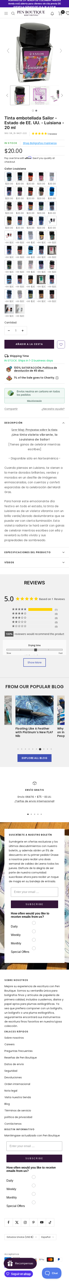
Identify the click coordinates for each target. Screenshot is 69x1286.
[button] (52, 13)
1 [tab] (18, 749)
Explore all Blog (34, 758)
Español (45, 1237)
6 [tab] (36, 749)
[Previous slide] (8, 50)
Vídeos (9, 562)
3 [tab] (25, 749)
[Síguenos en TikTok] (50, 1222)
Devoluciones (13, 1077)
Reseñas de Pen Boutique (20, 1057)
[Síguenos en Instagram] (25, 1222)
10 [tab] (51, 749)
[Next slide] (61, 50)
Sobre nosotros (14, 1038)
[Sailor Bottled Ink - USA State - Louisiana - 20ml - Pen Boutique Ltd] (20, 95)
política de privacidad (18, 1117)
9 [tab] (47, 749)
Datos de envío (14, 1064)
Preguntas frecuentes (18, 1051)
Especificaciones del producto (27, 552)
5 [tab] (33, 749)
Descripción (13, 422)
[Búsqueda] (13, 13)
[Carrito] (60, 13)
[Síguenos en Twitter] (17, 1222)
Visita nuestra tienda (17, 1097)
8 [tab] (44, 749)
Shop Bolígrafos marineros (40, 143)
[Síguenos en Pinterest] (33, 1222)
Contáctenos (13, 1124)
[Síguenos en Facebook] (8, 1222)
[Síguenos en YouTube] (42, 1222)
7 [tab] (40, 749)
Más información (34, 401)
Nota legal (10, 1090)
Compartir (11, 409)
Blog (7, 1104)
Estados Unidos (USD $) (20, 1237)
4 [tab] (29, 749)
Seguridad (10, 1071)
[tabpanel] (34, 718)
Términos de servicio (17, 1110)
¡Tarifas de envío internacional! (34, 801)
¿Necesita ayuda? (53, 409)
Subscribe (34, 904)
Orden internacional (17, 1084)
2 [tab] (22, 749)
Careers (9, 1044)
